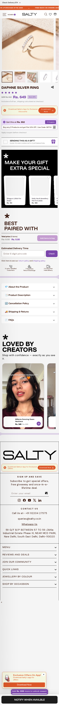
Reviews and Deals (15, 554)
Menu (6, 547)
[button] (9, 92)
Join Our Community (16, 561)
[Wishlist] (50, 14)
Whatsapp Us (29, 524)
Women (11, 15)
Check (52, 253)
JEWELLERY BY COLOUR (17, 576)
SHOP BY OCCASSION (15, 583)
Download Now (45, 110)
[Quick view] (39, 423)
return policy (24, 261)
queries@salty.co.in (29, 518)
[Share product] (52, 87)
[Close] (43, 674)
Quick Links (10, 569)
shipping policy (39, 261)
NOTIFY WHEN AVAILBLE (29, 699)
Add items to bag (47, 238)
